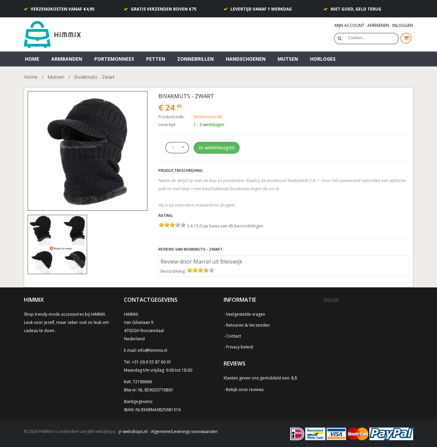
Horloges (323, 59)
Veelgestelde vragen (245, 314)
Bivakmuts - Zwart (94, 77)
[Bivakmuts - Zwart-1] (57, 244)
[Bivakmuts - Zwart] (87, 150)
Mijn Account (349, 25)
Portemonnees (114, 59)
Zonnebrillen (195, 59)
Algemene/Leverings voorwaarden (184, 431)
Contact (233, 336)
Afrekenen (378, 25)
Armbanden (66, 59)
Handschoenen (246, 59)
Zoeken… (356, 38)
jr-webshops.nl (133, 431)
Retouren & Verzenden (248, 325)
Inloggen (402, 25)
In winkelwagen (217, 147)
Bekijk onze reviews (245, 389)
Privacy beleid (239, 347)
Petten (155, 59)
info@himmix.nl (152, 350)
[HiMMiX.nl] (54, 34)
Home (32, 59)
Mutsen (288, 59)
